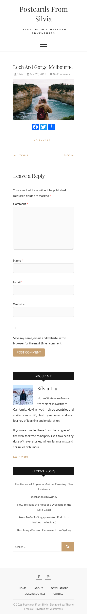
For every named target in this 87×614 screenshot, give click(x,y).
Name (18, 260)
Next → (69, 155)
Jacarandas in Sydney (44, 496)
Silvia (20, 74)
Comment (20, 204)
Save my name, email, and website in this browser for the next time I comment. (40, 340)
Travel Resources (33, 593)
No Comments (61, 74)
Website (18, 304)
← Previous (20, 155)
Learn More (20, 456)
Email (17, 282)
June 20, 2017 (38, 74)
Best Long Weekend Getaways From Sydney (44, 530)
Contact (59, 593)
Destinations (59, 588)
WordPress (56, 608)
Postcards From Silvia (43, 13)
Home (22, 588)
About (38, 588)
